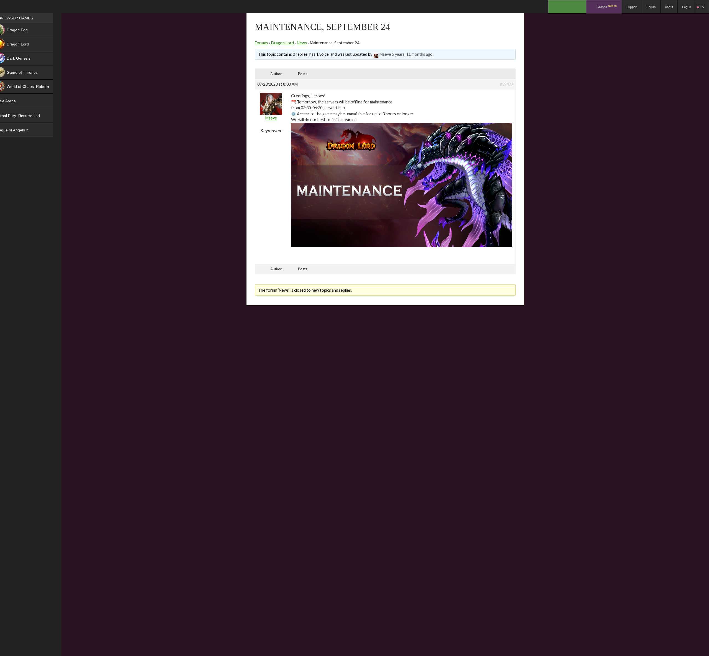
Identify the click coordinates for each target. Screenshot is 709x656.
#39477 (506, 84)
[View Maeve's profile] (376, 54)
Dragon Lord (282, 42)
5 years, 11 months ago (412, 54)
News (302, 42)
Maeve (385, 54)
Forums (261, 42)
